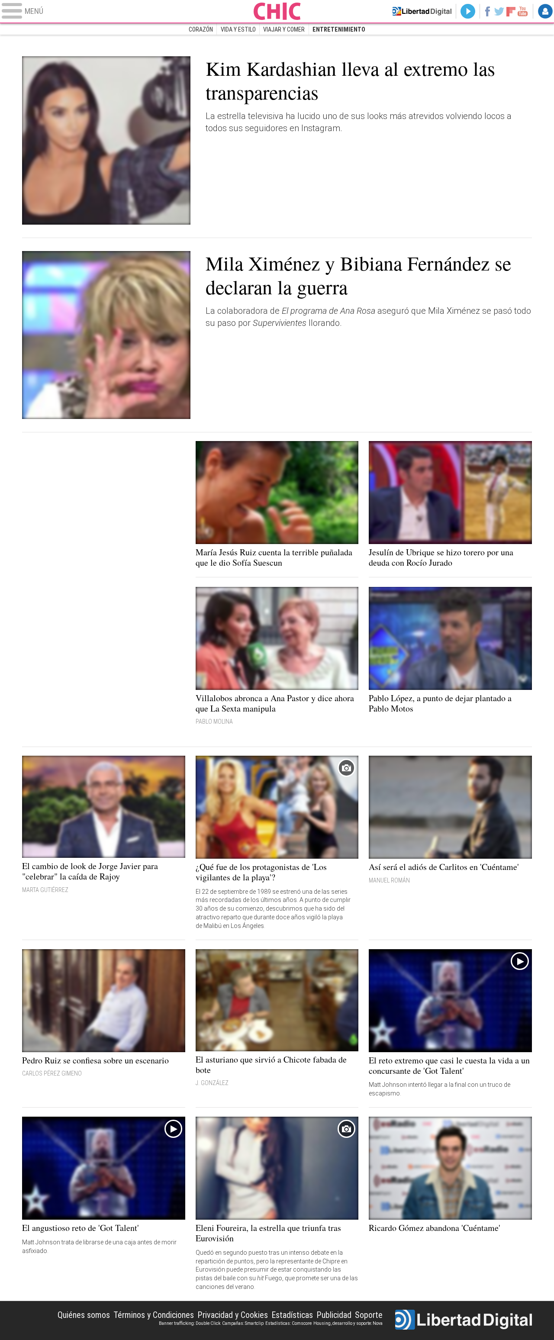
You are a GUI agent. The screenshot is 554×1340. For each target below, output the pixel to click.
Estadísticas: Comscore (288, 1323)
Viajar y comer (284, 29)
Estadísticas (292, 1315)
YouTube (522, 11)
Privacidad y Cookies (232, 1315)
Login (545, 11)
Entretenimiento (338, 29)
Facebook (487, 11)
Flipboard (511, 11)
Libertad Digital (463, 1320)
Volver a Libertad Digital (422, 11)
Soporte (369, 1315)
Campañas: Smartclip (243, 1323)
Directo (468, 11)
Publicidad (333, 1315)
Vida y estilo (238, 29)
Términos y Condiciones (153, 1315)
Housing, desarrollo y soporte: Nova (348, 1323)
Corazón (201, 29)
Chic (277, 11)
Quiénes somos (84, 1315)
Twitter (499, 11)
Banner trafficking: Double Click (189, 1323)
